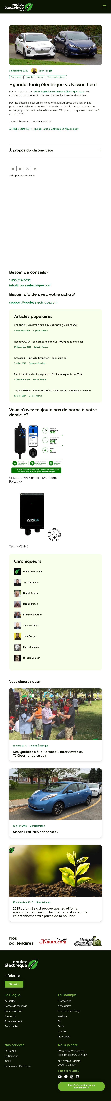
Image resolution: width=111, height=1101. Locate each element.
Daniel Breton (39, 379)
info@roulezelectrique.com (30, 285)
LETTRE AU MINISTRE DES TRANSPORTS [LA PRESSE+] (46, 325)
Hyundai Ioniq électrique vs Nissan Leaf (44, 128)
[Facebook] (66, 1076)
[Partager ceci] (20, 168)
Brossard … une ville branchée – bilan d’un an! (40, 358)
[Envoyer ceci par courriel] (13, 168)
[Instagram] (71, 1077)
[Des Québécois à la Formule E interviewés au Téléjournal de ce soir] (55, 724)
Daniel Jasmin (36, 396)
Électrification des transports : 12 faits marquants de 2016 (48, 374)
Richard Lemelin (31, 657)
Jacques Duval (31, 625)
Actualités (10, 1000)
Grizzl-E (62, 1031)
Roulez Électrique (32, 571)
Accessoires (64, 1006)
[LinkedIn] (77, 1076)
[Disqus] (55, 215)
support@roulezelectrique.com (33, 302)
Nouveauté (64, 1036)
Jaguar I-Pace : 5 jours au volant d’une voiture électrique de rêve (52, 390)
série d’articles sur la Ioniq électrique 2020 (59, 91)
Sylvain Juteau (40, 330)
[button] (104, 7)
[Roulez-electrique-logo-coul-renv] (19, 7)
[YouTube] (60, 1076)
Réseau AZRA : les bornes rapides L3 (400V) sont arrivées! (48, 341)
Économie (10, 1016)
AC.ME (8, 1061)
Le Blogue (10, 1050)
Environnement (13, 1021)
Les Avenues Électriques (18, 1066)
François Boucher (37, 363)
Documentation (13, 1011)
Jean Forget (45, 70)
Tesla (61, 1026)
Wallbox (62, 1016)
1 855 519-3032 (20, 280)
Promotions (64, 1000)
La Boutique (11, 1056)
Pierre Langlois (31, 647)
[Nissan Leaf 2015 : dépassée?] (55, 803)
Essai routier (11, 1026)
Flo (59, 1021)
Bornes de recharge (16, 1006)
